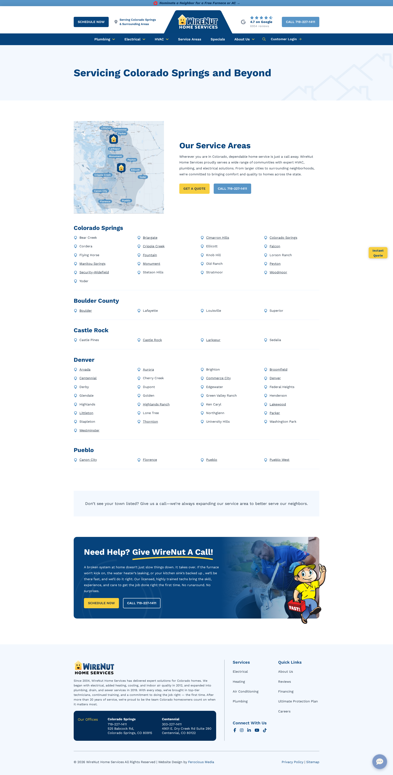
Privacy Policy (292, 762)
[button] (264, 39)
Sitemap (312, 762)
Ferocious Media (201, 762)
